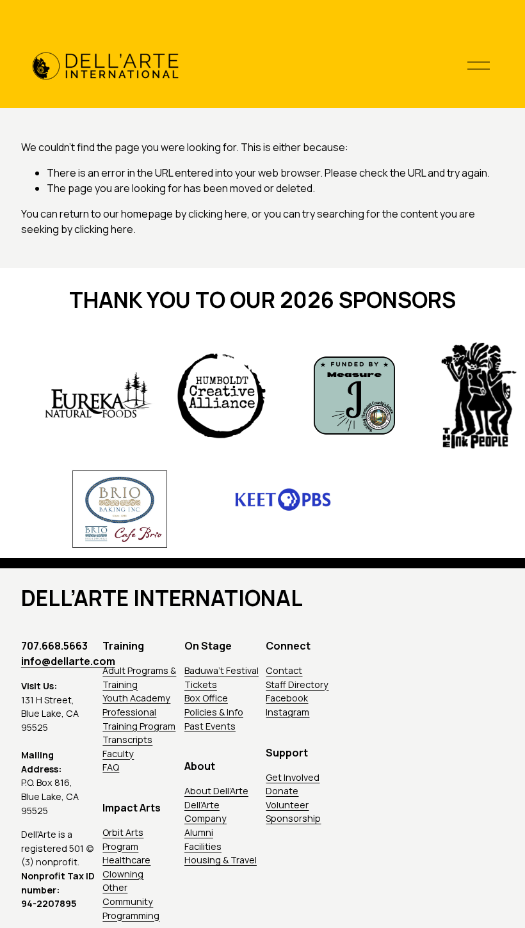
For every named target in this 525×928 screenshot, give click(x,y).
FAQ (110, 767)
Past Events (210, 726)
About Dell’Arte (216, 791)
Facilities (203, 846)
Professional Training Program (138, 719)
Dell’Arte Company (205, 812)
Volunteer (287, 805)
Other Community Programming (130, 901)
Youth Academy (136, 698)
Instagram (287, 712)
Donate (282, 791)
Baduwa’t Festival (221, 670)
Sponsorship (293, 818)
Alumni (198, 832)
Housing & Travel (220, 860)
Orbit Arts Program (122, 839)
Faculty (118, 754)
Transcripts (127, 739)
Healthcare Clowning (126, 867)
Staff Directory (297, 684)
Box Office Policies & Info (213, 705)
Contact (284, 670)
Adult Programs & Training (139, 677)
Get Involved (292, 777)
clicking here (217, 214)
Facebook (287, 698)
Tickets (200, 684)
